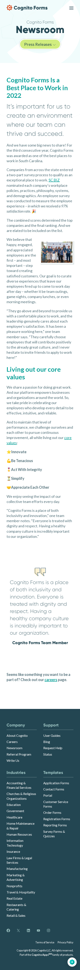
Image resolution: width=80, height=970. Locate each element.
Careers (12, 742)
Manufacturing (17, 869)
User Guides (52, 735)
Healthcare (14, 817)
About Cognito (17, 735)
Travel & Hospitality (21, 892)
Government (15, 811)
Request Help (52, 748)
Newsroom (14, 748)
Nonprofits (14, 886)
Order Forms (52, 812)
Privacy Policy (65, 942)
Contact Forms (53, 789)
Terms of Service (44, 942)
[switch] (71, 8)
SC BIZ (54, 180)
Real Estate (14, 898)
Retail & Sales (16, 915)
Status (47, 754)
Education (14, 805)
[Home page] (27, 8)
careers (51, 679)
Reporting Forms (55, 825)
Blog (46, 742)
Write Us (13, 760)
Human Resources (19, 834)
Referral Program (19, 754)
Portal (47, 795)
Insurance (13, 851)
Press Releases (38, 44)
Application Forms (56, 783)
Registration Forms (56, 819)
